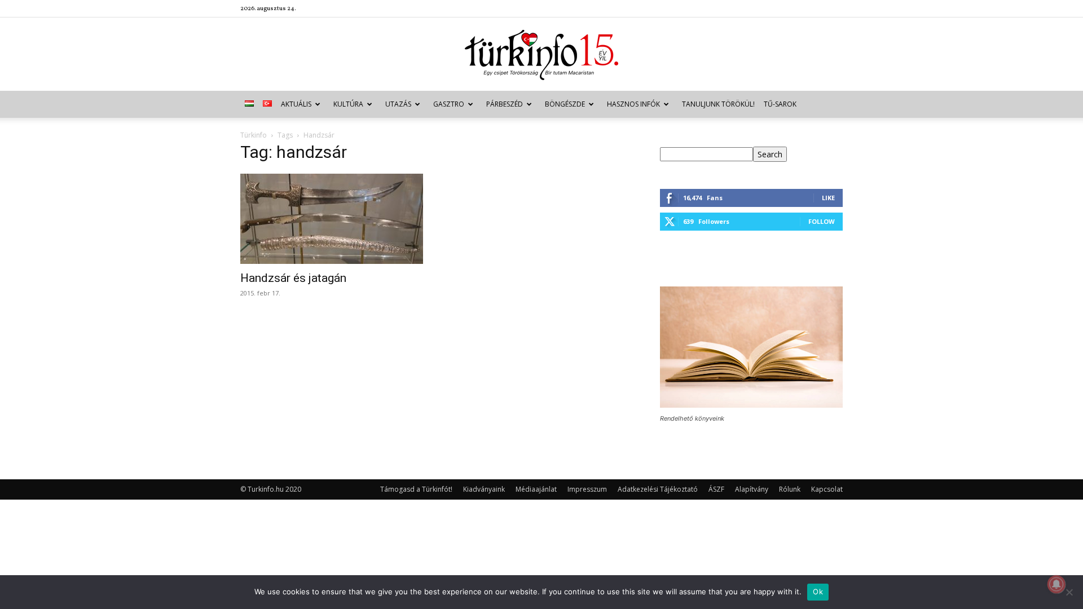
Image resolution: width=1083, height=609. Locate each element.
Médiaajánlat (536, 489)
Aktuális (296, 104)
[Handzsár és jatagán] (331, 219)
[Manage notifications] (1056, 584)
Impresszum (587, 489)
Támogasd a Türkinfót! (416, 489)
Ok (818, 591)
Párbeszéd (504, 104)
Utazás (398, 104)
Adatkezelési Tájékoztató (658, 489)
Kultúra (348, 104)
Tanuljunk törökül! (718, 104)
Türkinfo (253, 135)
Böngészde (565, 104)
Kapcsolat (827, 489)
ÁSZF (716, 489)
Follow (821, 221)
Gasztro (448, 104)
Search (770, 154)
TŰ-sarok (780, 104)
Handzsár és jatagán (293, 278)
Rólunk (789, 489)
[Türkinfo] (541, 55)
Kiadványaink (484, 489)
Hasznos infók (633, 104)
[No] (1069, 592)
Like (828, 197)
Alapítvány (751, 489)
